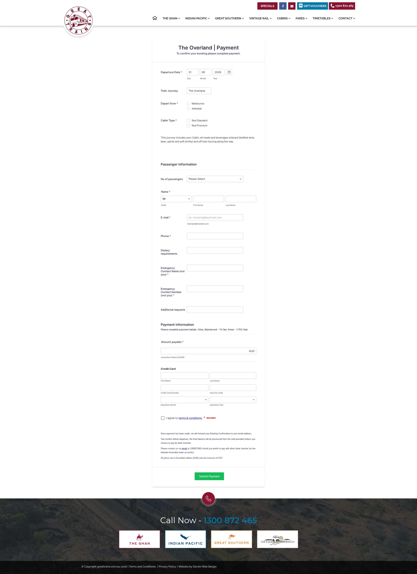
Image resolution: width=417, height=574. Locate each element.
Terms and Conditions (142, 566)
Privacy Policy (167, 566)
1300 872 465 (230, 520)
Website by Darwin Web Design (196, 566)
